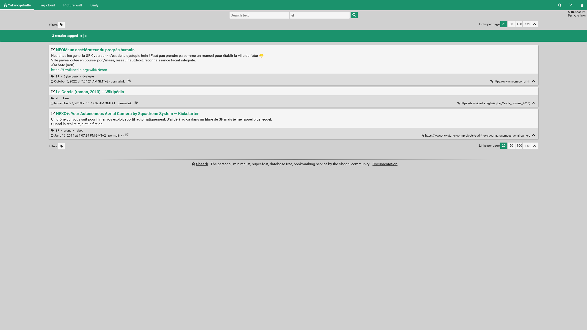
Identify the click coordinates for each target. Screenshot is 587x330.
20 (504, 24)
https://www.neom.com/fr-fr (512, 81)
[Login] (582, 5)
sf (81, 36)
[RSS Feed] (571, 5)
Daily (94, 5)
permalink (89, 81)
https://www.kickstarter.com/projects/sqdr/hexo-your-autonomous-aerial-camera (477, 135)
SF (57, 76)
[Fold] (533, 81)
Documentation (384, 164)
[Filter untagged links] (61, 25)
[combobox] (320, 15)
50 (511, 24)
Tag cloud (47, 5)
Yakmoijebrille (19, 5)
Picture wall (72, 5)
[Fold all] (534, 24)
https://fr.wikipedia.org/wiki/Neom (79, 70)
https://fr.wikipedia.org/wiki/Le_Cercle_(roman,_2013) (495, 103)
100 (519, 24)
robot (79, 130)
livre (66, 98)
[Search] (559, 5)
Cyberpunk (71, 76)
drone (67, 130)
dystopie (88, 76)
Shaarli (202, 164)
